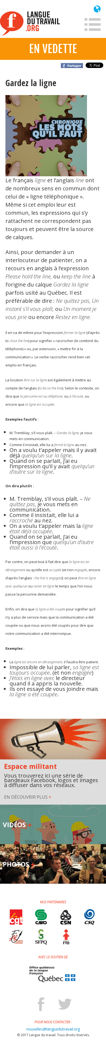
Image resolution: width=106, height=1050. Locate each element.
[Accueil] (30, 23)
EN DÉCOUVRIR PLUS (27, 797)
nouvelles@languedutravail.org (53, 1029)
